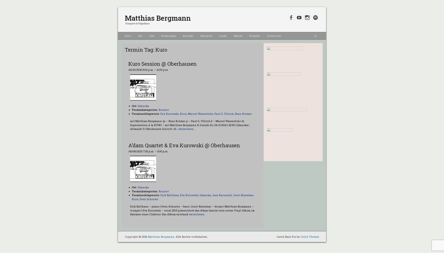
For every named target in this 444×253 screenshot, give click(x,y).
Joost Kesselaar (243, 195)
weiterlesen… (186, 129)
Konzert (164, 109)
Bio (140, 36)
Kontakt (188, 36)
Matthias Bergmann (158, 18)
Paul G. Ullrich (224, 113)
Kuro (183, 113)
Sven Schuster (149, 199)
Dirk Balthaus (169, 195)
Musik (238, 36)
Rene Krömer (243, 113)
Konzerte (206, 36)
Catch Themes (310, 236)
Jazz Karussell (222, 195)
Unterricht (274, 36)
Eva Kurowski (169, 113)
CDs (152, 36)
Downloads (168, 36)
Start (128, 36)
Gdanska (205, 195)
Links (223, 36)
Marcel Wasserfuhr (200, 113)
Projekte (254, 36)
